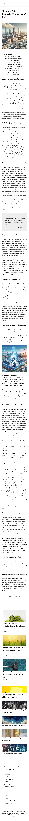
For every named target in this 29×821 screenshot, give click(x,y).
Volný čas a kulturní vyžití (12, 74)
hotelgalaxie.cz (5, 3)
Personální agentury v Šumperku (14, 66)
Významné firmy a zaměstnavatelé (14, 60)
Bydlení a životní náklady (12, 72)
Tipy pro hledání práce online (13, 64)
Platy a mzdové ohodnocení (13, 62)
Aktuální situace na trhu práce (13, 56)
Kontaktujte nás (16, 596)
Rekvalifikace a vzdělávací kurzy (14, 68)
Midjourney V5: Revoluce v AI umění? (13, 725)
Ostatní (25, 602)
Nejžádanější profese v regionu (14, 58)
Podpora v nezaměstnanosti (13, 70)
